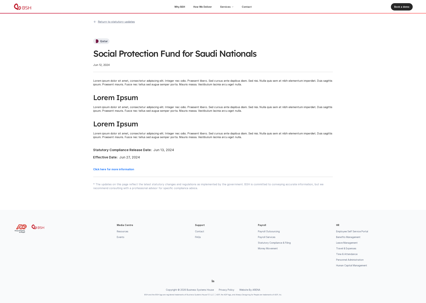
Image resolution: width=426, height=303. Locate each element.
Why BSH (179, 6)
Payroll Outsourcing (269, 231)
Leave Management (347, 242)
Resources (122, 231)
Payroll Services (266, 237)
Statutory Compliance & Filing (274, 242)
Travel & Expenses (346, 248)
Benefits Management (348, 237)
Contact (247, 6)
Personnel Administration (350, 259)
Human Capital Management (351, 265)
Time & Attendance (346, 254)
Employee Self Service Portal (352, 231)
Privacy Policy (226, 289)
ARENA (256, 289)
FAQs (198, 237)
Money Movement (268, 248)
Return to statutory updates (116, 21)
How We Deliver (202, 6)
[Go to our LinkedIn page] (213, 281)
